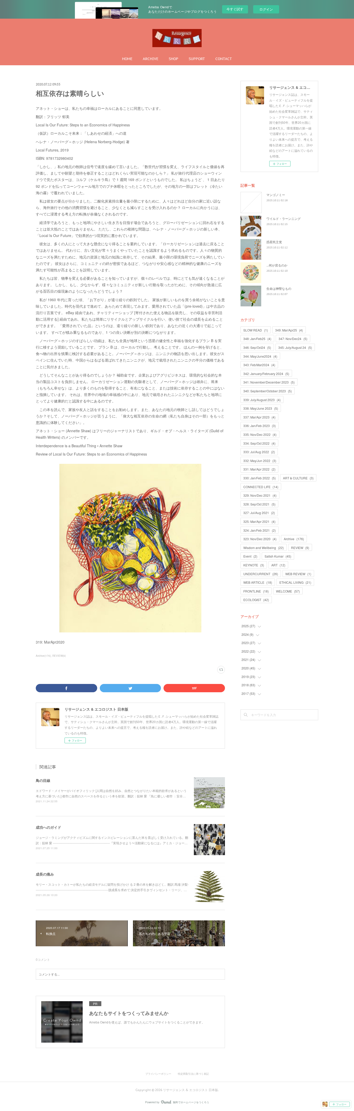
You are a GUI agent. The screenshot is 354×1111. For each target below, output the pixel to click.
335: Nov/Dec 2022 (260, 434)
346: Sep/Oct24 (257, 347)
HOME (127, 58)
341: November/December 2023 (269, 382)
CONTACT (223, 58)
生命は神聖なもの (278, 288)
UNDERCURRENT (260, 574)
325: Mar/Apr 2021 (259, 521)
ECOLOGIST (256, 599)
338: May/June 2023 (260, 408)
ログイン (266, 9)
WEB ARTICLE (257, 582)
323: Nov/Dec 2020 (260, 539)
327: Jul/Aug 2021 (259, 512)
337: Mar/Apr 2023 (259, 417)
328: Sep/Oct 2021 (259, 504)
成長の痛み (45, 874)
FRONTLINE (256, 591)
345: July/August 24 (295, 347)
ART (278, 565)
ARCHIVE (150, 58)
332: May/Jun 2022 (259, 460)
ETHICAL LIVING (295, 582)
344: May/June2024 (260, 356)
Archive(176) (43, 656)
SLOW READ (255, 330)
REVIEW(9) (59, 656)
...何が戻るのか (276, 265)
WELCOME (288, 591)
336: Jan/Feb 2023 (259, 425)
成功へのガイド (48, 827)
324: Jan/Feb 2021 (259, 530)
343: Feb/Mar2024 (259, 365)
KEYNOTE (253, 565)
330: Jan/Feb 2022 (259, 478)
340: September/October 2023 (267, 391)
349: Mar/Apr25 (289, 330)
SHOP (173, 58)
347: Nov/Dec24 (293, 338)
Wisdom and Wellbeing (263, 547)
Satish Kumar (278, 556)
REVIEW (300, 547)
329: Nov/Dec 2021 (260, 495)
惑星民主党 (274, 242)
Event (250, 556)
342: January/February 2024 (266, 373)
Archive (294, 539)
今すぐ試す (234, 8)
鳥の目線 (43, 780)
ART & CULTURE (298, 478)
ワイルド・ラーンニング (283, 218)
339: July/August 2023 (262, 400)
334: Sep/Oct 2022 (259, 443)
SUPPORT (197, 58)
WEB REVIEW (298, 574)
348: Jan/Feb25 (257, 338)
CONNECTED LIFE (260, 487)
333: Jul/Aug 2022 (259, 452)
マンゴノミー (275, 194)
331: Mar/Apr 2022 (259, 469)
